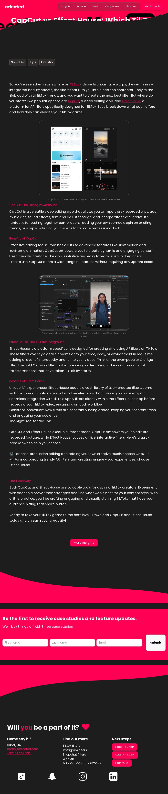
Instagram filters (75, 750)
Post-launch (124, 747)
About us (131, 6)
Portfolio (121, 763)
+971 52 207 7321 (19, 753)
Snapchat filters (74, 754)
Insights (66, 6)
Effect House (131, 101)
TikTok (74, 84)
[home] (14, 6)
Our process (112, 6)
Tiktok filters (71, 746)
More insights (84, 543)
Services (81, 6)
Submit (155, 642)
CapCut (73, 101)
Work (96, 6)
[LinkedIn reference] (21, 776)
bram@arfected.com (22, 749)
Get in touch (152, 6)
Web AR (68, 759)
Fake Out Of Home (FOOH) (82, 763)
